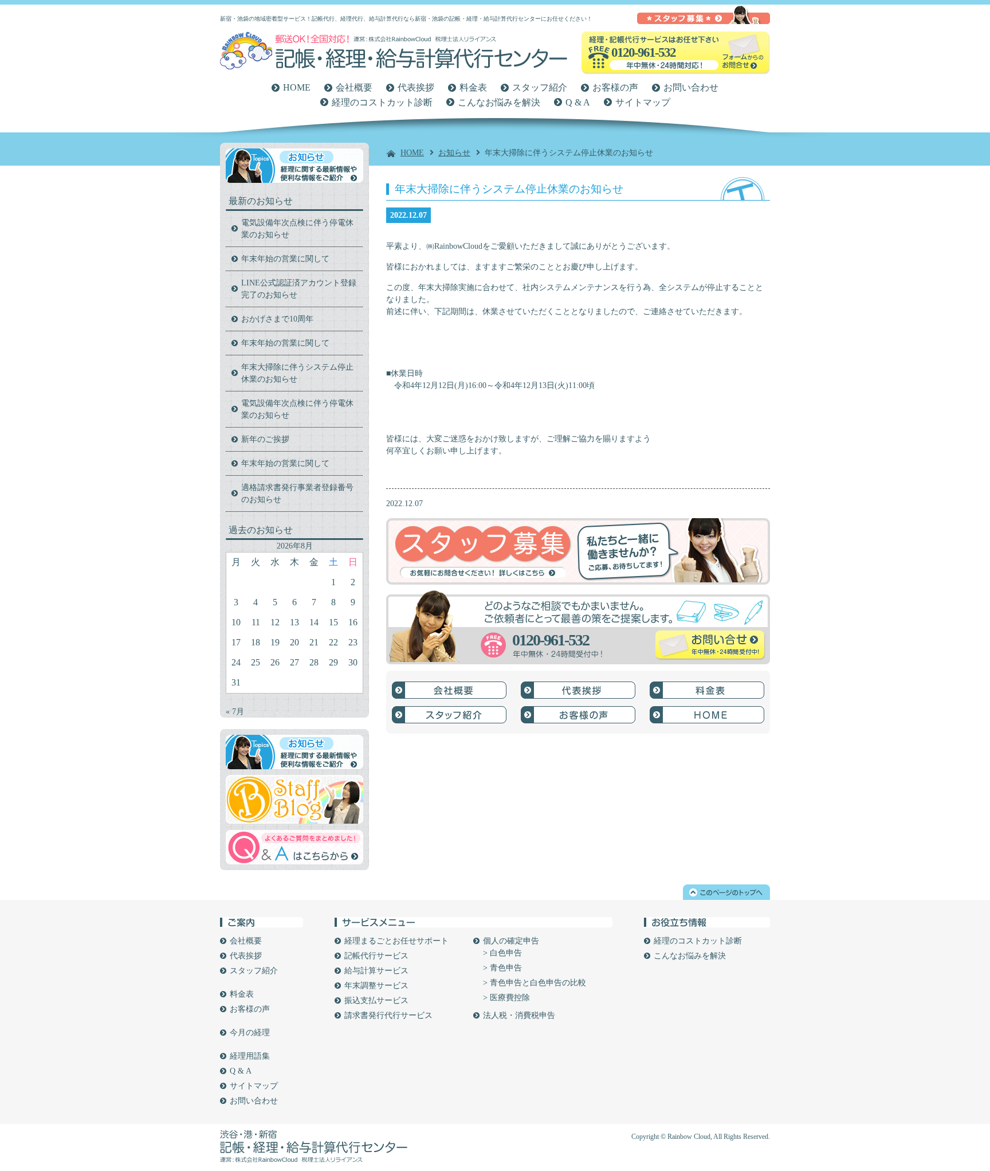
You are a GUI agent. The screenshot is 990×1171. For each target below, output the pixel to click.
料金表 (473, 87)
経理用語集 (250, 1056)
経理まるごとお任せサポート (396, 941)
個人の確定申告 (511, 941)
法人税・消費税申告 (519, 1015)
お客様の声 (615, 87)
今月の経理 (250, 1032)
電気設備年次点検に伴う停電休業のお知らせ (297, 228)
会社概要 (354, 87)
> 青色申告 (502, 968)
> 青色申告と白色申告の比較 (534, 982)
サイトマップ (642, 102)
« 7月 (235, 711)
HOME (297, 87)
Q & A (577, 102)
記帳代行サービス (376, 955)
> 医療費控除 (506, 997)
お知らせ (454, 152)
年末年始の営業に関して (285, 258)
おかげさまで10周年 (277, 319)
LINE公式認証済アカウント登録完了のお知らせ (298, 289)
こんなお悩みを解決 (499, 102)
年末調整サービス (376, 985)
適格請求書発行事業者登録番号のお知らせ (297, 493)
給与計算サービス (376, 970)
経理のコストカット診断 (382, 102)
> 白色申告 (502, 953)
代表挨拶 (416, 87)
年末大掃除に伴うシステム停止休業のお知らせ (297, 373)
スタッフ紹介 (539, 87)
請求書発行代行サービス (388, 1015)
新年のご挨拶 (265, 439)
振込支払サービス (376, 1000)
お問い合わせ (690, 87)
